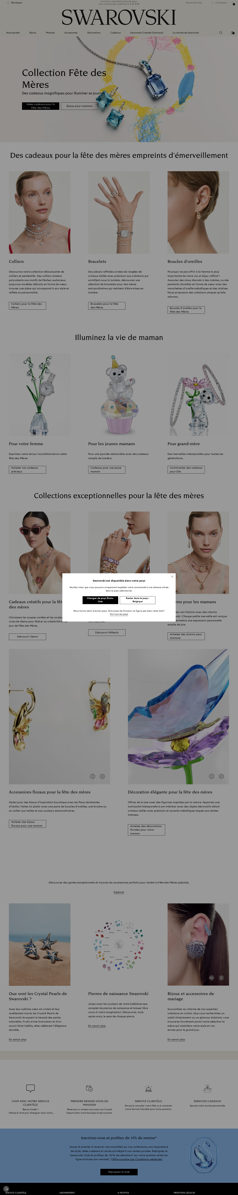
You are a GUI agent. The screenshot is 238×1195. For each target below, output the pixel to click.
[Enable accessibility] (6, 1189)
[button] (172, 576)
